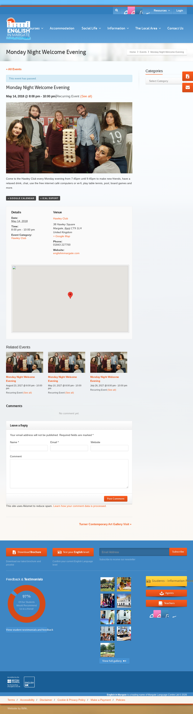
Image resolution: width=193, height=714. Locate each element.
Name (14, 442)
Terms (11, 699)
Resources (160, 10)
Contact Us (175, 28)
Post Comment (115, 498)
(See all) (86, 96)
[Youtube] (138, 10)
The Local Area (146, 28)
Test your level (76, 551)
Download (29, 551)
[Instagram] (146, 10)
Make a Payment (101, 699)
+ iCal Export (49, 198)
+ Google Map (61, 236)
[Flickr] (131, 10)
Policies (120, 699)
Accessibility (27, 699)
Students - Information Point (169, 581)
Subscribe (178, 551)
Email (54, 442)
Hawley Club (18, 238)
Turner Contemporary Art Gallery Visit (105, 524)
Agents (169, 592)
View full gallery (112, 661)
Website (95, 442)
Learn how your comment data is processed (79, 505)
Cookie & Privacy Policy (71, 699)
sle (24, 708)
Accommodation (62, 28)
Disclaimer (46, 699)
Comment (16, 456)
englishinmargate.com (66, 253)
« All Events (13, 69)
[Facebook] (124, 10)
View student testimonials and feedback (26, 629)
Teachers (169, 603)
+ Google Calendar (21, 198)
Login (179, 10)
